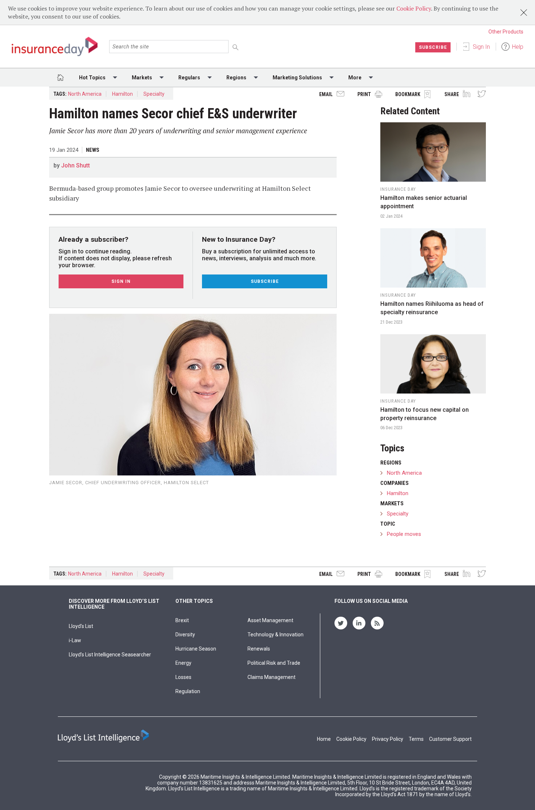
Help (517, 46)
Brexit (182, 620)
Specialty (154, 94)
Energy (183, 663)
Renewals (258, 649)
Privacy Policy (387, 739)
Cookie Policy (413, 8)
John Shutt (75, 165)
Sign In (481, 46)
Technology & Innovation (275, 634)
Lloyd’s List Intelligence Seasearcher (110, 654)
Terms (416, 739)
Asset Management (270, 620)
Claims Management (271, 677)
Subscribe (433, 47)
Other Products (505, 32)
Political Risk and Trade (273, 663)
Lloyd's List (81, 626)
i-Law (75, 640)
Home (324, 739)
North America (85, 94)
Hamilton (122, 94)
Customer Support (450, 739)
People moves (404, 534)
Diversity (185, 634)
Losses (183, 677)
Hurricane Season (195, 649)
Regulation (187, 691)
